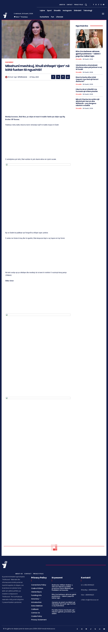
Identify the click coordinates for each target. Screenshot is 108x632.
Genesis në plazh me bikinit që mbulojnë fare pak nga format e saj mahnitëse (64, 604)
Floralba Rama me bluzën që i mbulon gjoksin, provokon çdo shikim (63, 612)
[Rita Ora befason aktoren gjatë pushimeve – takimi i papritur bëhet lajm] (89, 38)
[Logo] (7, 15)
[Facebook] (93, 4)
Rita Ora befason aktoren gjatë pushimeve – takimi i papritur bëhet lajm (88, 53)
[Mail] (86, 629)
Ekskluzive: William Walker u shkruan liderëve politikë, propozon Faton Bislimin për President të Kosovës (62, 587)
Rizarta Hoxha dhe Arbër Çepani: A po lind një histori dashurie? (87, 79)
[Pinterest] (63, 77)
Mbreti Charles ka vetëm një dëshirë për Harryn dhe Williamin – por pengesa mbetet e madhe (87, 102)
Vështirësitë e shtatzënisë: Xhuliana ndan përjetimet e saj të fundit (89, 67)
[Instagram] (96, 4)
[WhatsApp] (68, 77)
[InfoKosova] (6, 77)
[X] (101, 4)
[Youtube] (103, 4)
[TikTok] (98, 4)
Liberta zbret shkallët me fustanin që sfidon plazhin (87, 90)
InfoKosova (22, 77)
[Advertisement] (37, 98)
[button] (85, 4)
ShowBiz (9, 62)
